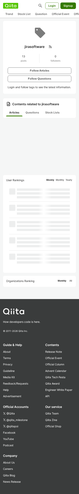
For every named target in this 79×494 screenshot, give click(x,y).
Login (52, 5)
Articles (14, 112)
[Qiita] (10, 6)
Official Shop (53, 426)
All (70, 280)
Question (41, 14)
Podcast (8, 445)
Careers (8, 468)
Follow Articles (39, 70)
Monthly (60, 180)
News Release (12, 481)
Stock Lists (52, 112)
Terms (7, 358)
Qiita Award (52, 383)
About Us (9, 462)
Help (6, 389)
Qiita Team (52, 413)
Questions (32, 112)
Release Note (53, 351)
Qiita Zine (51, 420)
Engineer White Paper (58, 389)
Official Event (60, 14)
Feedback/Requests (15, 383)
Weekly (50, 180)
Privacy (7, 364)
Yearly (69, 180)
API (47, 396)
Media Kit (9, 377)
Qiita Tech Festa (55, 377)
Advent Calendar (55, 370)
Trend (9, 14)
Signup (68, 5)
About (7, 351)
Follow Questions (39, 78)
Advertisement (12, 396)
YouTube (8, 439)
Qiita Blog (9, 475)
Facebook (9, 432)
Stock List (24, 14)
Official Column (54, 364)
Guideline (9, 370)
